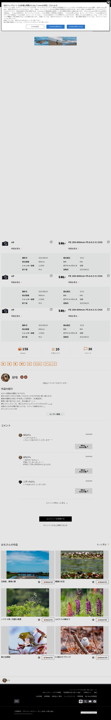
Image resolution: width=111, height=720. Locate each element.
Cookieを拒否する (55, 26)
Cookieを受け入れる (76, 26)
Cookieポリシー (25, 20)
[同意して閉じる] (108, 2)
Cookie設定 (35, 26)
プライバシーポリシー (32, 22)
